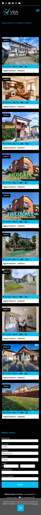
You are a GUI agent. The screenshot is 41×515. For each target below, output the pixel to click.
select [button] (37, 447)
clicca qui (35, 504)
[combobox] (18, 446)
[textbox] (20, 440)
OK (20, 508)
